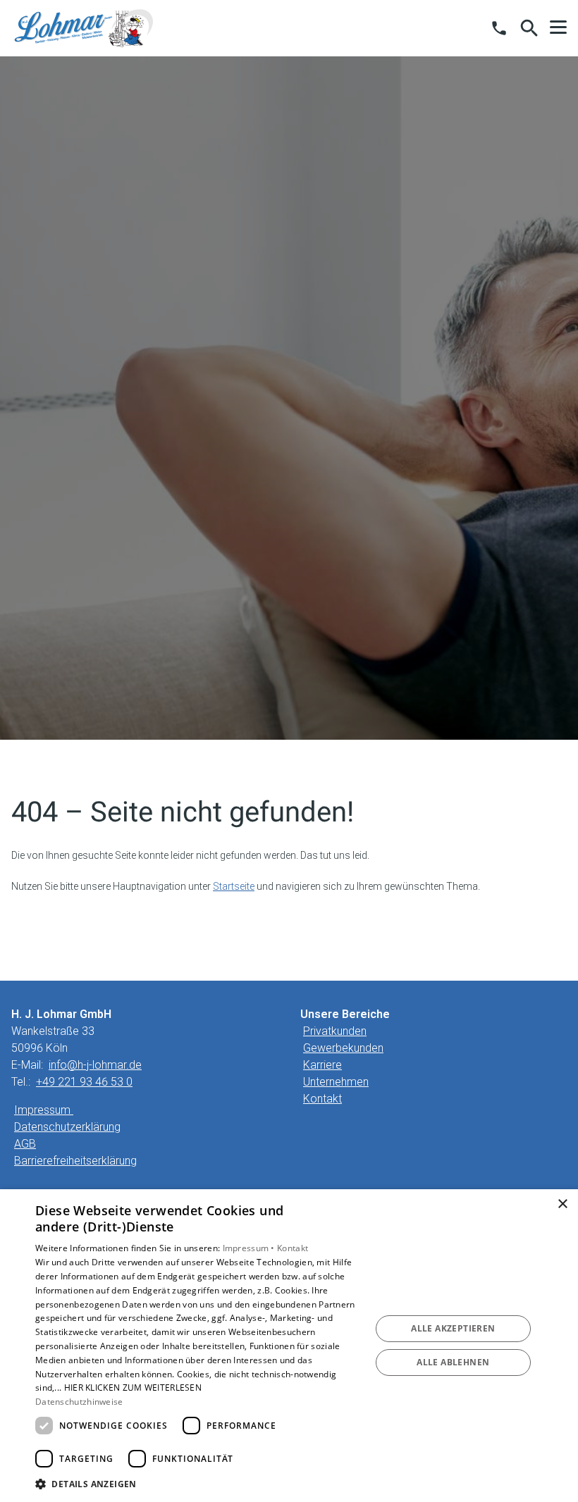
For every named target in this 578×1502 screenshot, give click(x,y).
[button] (558, 27)
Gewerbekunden (343, 1048)
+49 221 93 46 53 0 (84, 1081)
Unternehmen (336, 1081)
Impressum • (250, 1248)
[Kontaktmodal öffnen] (499, 28)
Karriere (322, 1065)
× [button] (562, 1204)
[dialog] (289, 1345)
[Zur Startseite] (83, 28)
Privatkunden (335, 1031)
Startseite (233, 886)
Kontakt (322, 1098)
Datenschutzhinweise (79, 1402)
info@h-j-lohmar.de (95, 1065)
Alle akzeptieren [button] (453, 1328)
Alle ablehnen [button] (453, 1362)
